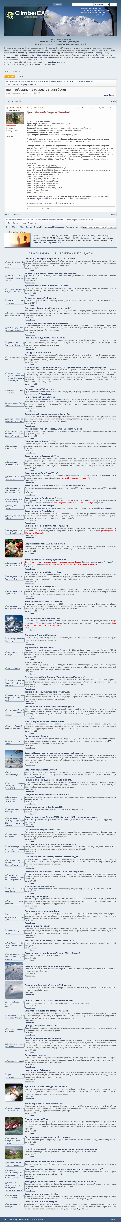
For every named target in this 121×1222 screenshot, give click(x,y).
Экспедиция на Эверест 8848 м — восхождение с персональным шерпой (61, 1181)
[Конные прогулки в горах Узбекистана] (14, 1111)
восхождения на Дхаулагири (45, 508)
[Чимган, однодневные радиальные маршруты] (14, 330)
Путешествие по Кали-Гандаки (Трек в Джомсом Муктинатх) (55, 677)
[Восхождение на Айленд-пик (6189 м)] (14, 609)
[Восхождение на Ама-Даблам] (14, 518)
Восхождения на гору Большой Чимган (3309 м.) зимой (52, 953)
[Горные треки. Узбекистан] (14, 1077)
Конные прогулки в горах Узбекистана (44, 1103)
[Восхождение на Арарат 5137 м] (14, 448)
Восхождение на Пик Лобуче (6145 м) (43, 572)
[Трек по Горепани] (12, 668)
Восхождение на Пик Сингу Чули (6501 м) (45, 559)
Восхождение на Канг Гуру (35, 476)
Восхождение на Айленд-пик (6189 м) (43, 601)
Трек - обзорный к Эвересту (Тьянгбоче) (44, 721)
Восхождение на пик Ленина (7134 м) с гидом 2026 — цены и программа (61, 817)
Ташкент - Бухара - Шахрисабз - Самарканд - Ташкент (51, 273)
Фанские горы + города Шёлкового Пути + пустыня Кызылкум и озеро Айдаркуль (65, 367)
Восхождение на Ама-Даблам (39, 511)
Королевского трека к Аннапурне (55, 650)
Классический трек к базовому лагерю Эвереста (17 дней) (53, 429)
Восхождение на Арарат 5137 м (40, 441)
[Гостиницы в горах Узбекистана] (14, 303)
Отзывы (29, 227)
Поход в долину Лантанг (37, 736)
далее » (112, 95)
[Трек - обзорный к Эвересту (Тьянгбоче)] (14, 728)
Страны (37, 227)
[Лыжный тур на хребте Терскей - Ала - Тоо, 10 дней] (14, 267)
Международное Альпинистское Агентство (50, 240)
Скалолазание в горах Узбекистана (42, 829)
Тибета (34, 57)
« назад (105, 95)
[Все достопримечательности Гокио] (14, 919)
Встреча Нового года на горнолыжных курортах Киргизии (54, 753)
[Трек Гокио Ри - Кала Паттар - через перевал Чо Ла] (14, 948)
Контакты (70, 227)
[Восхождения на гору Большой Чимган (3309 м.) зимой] (14, 959)
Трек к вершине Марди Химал (40, 886)
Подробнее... (30, 270)
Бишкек (67, 236)
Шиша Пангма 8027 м (13, 57)
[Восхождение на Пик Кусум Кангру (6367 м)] (14, 533)
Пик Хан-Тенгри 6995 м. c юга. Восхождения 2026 (49, 1000)
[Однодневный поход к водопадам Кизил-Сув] (14, 421)
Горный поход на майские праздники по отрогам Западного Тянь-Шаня (61, 1149)
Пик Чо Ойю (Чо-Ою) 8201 (98, 55)
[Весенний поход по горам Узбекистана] (14, 1165)
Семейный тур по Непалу (37, 926)
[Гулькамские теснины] (14, 1061)
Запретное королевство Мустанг (41, 769)
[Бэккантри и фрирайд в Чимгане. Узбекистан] (14, 998)
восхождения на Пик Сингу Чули (103, 562)
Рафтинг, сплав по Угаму (37, 1119)
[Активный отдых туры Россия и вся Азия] (7, 133)
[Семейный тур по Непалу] (14, 933)
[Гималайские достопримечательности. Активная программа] (14, 880)
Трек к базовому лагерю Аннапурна (42, 618)
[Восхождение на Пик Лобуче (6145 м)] (14, 579)
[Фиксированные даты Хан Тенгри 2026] (14, 812)
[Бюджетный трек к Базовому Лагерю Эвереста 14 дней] (14, 865)
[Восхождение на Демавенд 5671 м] (14, 464)
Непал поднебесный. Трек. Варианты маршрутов (49, 706)
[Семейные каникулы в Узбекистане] (14, 1046)
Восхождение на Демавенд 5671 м (42, 456)
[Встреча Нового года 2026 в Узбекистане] (14, 557)
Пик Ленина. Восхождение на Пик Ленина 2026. (48, 780)
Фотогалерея (46, 227)
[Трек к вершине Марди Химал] (14, 891)
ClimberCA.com (12, 227)
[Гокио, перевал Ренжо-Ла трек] (14, 405)
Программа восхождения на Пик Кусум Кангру (51, 531)
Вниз (7, 101)
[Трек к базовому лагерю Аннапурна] (14, 632)
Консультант (15, 107)
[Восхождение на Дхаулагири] (14, 508)
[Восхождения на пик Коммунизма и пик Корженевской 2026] (14, 493)
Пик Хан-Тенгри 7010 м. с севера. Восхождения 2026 (50, 844)
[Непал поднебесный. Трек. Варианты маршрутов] (14, 715)
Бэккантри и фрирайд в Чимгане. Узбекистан (48, 985)
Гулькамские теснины (36, 1055)
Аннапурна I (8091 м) (12, 55)
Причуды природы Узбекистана (41, 1025)
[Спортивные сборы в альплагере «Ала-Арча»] (14, 1018)
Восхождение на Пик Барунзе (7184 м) (43, 498)
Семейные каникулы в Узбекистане (43, 1038)
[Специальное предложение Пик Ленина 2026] (14, 802)
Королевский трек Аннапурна (39, 647)
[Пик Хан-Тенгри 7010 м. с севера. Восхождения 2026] (14, 851)
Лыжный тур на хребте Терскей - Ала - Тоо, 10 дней (50, 258)
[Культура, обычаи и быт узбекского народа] (14, 292)
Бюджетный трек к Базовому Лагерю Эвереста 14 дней (52, 856)
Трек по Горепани (33, 662)
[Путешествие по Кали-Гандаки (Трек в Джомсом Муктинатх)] (14, 685)
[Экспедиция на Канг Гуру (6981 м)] (14, 479)
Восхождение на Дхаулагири (39, 505)
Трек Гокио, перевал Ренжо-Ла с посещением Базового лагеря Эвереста (54, 399)
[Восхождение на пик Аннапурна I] (14, 1206)
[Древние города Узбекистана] (14, 393)
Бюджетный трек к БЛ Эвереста (37, 859)
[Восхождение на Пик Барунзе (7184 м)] (14, 502)
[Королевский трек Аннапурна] (14, 655)
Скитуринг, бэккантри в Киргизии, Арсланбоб (48, 308)
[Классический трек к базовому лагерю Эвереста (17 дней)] (14, 436)
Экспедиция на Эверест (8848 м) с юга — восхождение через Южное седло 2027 (64, 1169)
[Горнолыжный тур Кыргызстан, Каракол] (14, 345)
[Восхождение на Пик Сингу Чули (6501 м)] (14, 565)
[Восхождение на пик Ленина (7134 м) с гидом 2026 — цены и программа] (14, 825)
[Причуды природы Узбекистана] (14, 1031)
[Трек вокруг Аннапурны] (14, 903)
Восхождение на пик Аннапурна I (41, 1201)
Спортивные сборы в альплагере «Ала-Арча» (47, 1010)
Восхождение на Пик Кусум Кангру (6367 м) (46, 525)
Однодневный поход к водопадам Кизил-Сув (47, 414)
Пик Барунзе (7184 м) (33, 500)
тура (38, 709)
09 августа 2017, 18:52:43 (35, 108)
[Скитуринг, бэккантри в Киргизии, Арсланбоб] (14, 315)
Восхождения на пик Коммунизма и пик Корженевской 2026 (55, 485)
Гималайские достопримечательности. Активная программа (55, 871)
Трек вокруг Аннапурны (36, 896)
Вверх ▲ (114, 1219)
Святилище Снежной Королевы (40, 635)
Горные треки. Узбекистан (38, 1070)
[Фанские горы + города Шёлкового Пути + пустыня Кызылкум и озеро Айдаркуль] (14, 380)
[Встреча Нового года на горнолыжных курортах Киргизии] (14, 767)
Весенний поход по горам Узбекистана (44, 1161)
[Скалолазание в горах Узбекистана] (14, 837)
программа (32, 874)
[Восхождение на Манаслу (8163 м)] (14, 1198)
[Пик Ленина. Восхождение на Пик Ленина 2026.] (14, 788)
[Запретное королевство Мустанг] (14, 774)
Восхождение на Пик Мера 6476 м (41, 586)
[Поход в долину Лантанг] (14, 743)
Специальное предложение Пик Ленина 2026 (47, 794)
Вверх (7, 214)
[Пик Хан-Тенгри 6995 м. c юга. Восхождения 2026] (14, 1007)
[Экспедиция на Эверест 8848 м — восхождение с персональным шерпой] (14, 1190)
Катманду (91, 236)
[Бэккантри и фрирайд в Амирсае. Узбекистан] (14, 979)
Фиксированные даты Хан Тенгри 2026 (44, 807)
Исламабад (83, 236)
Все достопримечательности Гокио (42, 911)
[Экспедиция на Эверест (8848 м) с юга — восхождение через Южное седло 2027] (14, 1177)
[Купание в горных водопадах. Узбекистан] (14, 1101)
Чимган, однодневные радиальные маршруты (48, 323)
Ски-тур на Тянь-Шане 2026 (38, 352)
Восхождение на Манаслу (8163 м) (41, 1194)
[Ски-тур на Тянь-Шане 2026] (14, 360)
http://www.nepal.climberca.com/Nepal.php (58, 203)
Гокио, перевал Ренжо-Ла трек (40, 397)
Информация (58, 227)
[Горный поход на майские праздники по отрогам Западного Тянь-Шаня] (14, 1159)
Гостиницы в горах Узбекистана (41, 298)
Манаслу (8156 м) (29, 55)
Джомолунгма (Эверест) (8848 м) (96, 53)
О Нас (21, 227)
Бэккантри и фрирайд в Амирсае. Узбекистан (48, 966)
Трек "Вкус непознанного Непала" (37, 889)
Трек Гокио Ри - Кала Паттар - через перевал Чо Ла (49, 940)
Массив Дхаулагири (45, 55)
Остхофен (106, 236)
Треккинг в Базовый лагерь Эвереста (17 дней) (48, 692)
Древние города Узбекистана (39, 389)
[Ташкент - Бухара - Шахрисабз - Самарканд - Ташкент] (14, 280)
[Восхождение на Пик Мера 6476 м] (14, 594)
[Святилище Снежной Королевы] (14, 641)
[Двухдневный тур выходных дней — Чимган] (14, 1143)
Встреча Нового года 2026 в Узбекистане (45, 543)
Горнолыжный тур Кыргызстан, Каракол (45, 337)
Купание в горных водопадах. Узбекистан (46, 1086)
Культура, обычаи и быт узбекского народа (46, 285)
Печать (113, 101)
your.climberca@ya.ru (56, 62)
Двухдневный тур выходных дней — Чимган (47, 1137)
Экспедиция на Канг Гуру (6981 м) (41, 473)
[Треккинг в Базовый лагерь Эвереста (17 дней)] (14, 700)
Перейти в (78, 227)
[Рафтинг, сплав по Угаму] (14, 1134)
